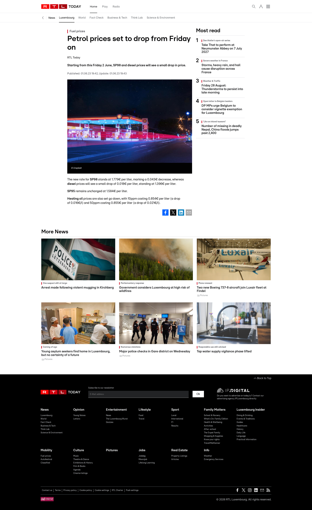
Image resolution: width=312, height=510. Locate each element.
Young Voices (79, 415)
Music (76, 456)
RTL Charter (117, 490)
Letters (76, 419)
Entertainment (116, 409)
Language (241, 436)
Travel (141, 419)
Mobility (46, 450)
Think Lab (137, 17)
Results (174, 426)
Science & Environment (161, 17)
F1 (172, 422)
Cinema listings (80, 473)
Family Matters (214, 409)
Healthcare (242, 426)
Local (173, 415)
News (51, 17)
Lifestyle (145, 409)
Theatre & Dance (81, 459)
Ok (198, 394)
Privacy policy (70, 490)
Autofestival (46, 459)
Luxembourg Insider (251, 409)
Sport (175, 409)
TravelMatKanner (212, 443)
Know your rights (212, 440)
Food (141, 415)
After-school (210, 429)
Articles (175, 459)
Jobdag (142, 456)
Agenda (76, 470)
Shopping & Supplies (213, 436)
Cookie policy (85, 490)
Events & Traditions (246, 419)
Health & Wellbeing (213, 422)
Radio (116, 6)
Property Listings (179, 456)
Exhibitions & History (83, 463)
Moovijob (143, 459)
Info (206, 450)
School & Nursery (212, 415)
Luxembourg (66, 17)
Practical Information (246, 440)
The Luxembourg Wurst (117, 419)
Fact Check (97, 17)
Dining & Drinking (245, 415)
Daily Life (241, 433)
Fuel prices (46, 456)
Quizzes (109, 422)
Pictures (112, 450)
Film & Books (79, 466)
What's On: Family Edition (216, 419)
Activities (208, 426)
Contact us (47, 490)
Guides (240, 422)
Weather (208, 456)
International (177, 419)
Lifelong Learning (147, 463)
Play (105, 6)
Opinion (78, 409)
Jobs (142, 450)
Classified (45, 463)
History (240, 429)
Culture (78, 450)
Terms (58, 490)
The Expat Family (212, 433)
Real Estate (179, 450)
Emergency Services (213, 459)
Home (93, 6)
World (82, 17)
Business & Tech (117, 17)
